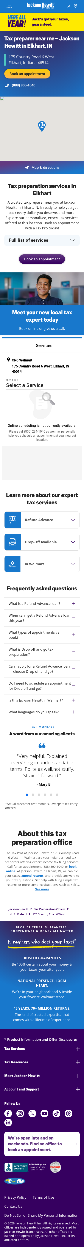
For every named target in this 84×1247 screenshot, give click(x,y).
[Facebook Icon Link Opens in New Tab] (8, 1116)
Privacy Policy (15, 1197)
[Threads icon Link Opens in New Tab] (68, 1116)
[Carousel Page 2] (33, 795)
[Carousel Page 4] (45, 795)
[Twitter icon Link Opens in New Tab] (32, 1116)
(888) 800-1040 (23, 85)
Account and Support (21, 1089)
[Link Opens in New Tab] (25, 1168)
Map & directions (42, 167)
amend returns (32, 876)
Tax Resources (16, 1062)
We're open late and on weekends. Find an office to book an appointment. (33, 1142)
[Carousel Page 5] (51, 795)
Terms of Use (43, 1197)
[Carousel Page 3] (39, 795)
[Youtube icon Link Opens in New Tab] (44, 1116)
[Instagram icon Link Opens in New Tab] (20, 1116)
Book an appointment (27, 73)
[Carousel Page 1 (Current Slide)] (27, 795)
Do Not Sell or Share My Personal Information (41, 1215)
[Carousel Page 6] (57, 795)
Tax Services (14, 1049)
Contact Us (13, 1206)
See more (42, 889)
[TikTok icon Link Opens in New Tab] (56, 1116)
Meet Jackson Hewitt (22, 1076)
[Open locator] (75, 6)
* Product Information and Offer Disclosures (41, 1039)
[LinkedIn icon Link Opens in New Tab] (8, 1125)
